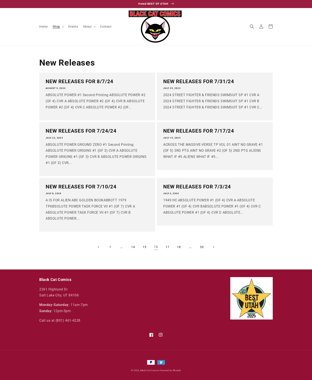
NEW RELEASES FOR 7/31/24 (198, 81)
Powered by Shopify (170, 370)
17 (167, 247)
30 (202, 247)
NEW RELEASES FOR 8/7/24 (79, 81)
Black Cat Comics (149, 370)
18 (179, 247)
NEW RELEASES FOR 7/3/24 (197, 187)
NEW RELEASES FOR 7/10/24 (81, 187)
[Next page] (213, 247)
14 (133, 247)
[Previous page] (98, 247)
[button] (58, 26)
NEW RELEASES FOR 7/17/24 (198, 131)
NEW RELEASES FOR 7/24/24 (81, 131)
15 (144, 247)
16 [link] (156, 247)
